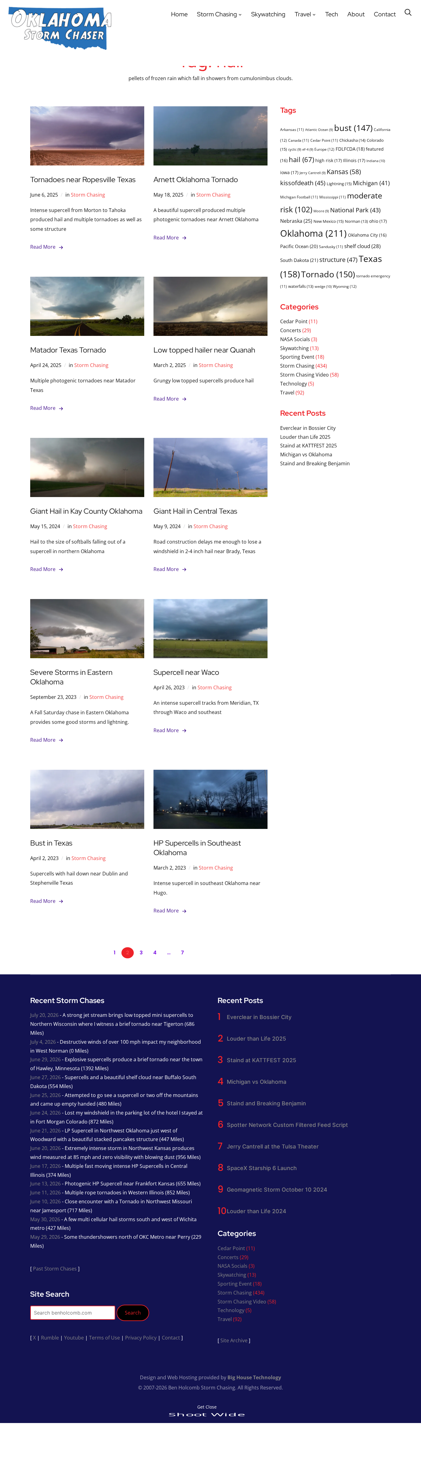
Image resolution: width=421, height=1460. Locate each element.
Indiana (375, 160)
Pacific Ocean (299, 246)
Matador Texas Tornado (68, 350)
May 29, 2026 (45, 1237)
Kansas (344, 171)
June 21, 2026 (45, 1130)
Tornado (328, 274)
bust (353, 127)
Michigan (371, 183)
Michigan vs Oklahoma (306, 454)
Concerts (290, 330)
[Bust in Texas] (87, 774)
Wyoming (345, 286)
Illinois (354, 160)
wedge (323, 286)
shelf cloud (362, 246)
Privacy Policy (141, 1337)
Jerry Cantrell (312, 173)
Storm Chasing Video (304, 374)
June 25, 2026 (45, 1095)
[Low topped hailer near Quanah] (210, 281)
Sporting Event (297, 356)
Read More (42, 246)
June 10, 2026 (45, 1201)
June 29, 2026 (45, 1059)
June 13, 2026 (45, 1183)
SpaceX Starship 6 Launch (262, 1168)
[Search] (408, 12)
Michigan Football (299, 196)
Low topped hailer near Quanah (204, 350)
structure (338, 259)
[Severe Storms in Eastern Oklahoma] (87, 603)
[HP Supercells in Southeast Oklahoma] (210, 774)
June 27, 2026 (45, 1077)
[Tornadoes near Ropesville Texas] (87, 110)
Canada (298, 140)
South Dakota (299, 260)
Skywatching (268, 14)
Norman (356, 221)
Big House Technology (254, 1377)
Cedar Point (324, 140)
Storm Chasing (217, 14)
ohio (378, 221)
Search (133, 1312)
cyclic (294, 149)
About (356, 14)
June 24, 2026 (45, 1112)
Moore (321, 211)
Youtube (74, 1337)
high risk (328, 160)
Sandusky (331, 246)
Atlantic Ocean (319, 130)
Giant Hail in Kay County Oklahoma (86, 511)
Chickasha (352, 140)
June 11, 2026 (45, 1192)
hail (301, 159)
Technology (293, 383)
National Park (355, 210)
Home (179, 14)
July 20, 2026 (44, 1015)
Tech (331, 14)
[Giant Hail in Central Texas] (210, 442)
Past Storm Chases (55, 1268)
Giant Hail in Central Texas (195, 511)
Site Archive (233, 1340)
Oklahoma (313, 233)
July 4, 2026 (43, 1041)
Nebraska (296, 220)
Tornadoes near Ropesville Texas (83, 179)
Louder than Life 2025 (305, 437)
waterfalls (300, 286)
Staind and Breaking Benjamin (315, 463)
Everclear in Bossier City (308, 428)
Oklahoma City (367, 235)
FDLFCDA (350, 149)
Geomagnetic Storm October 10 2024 (277, 1189)
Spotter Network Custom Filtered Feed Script (287, 1125)
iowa (289, 172)
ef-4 (307, 149)
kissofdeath (302, 183)
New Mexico (328, 221)
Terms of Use (104, 1337)
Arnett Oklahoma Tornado (195, 179)
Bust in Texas (51, 843)
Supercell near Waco (186, 672)
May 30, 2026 (45, 1219)
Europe (324, 149)
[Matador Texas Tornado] (87, 281)
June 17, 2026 (45, 1166)
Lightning (339, 183)
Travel (303, 14)
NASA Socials (295, 339)
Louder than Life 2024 (256, 1211)
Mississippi (332, 196)
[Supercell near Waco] (210, 603)
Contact (385, 14)
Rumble (50, 1337)
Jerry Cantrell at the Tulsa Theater (273, 1146)
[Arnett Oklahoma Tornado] (210, 110)
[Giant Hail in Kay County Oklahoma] (87, 442)
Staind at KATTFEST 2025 (308, 445)
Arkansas (292, 129)
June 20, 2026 (45, 1148)
